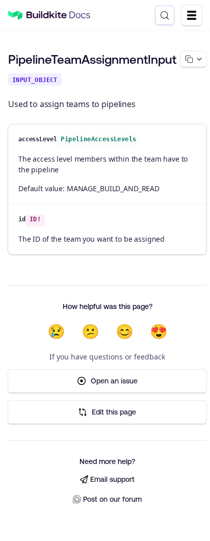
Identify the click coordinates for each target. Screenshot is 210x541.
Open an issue (114, 381)
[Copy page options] (193, 59)
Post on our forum (112, 499)
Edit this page (114, 412)
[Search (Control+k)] (164, 15)
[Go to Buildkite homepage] (15, 15)
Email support (112, 479)
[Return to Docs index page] (58, 15)
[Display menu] (191, 15)
